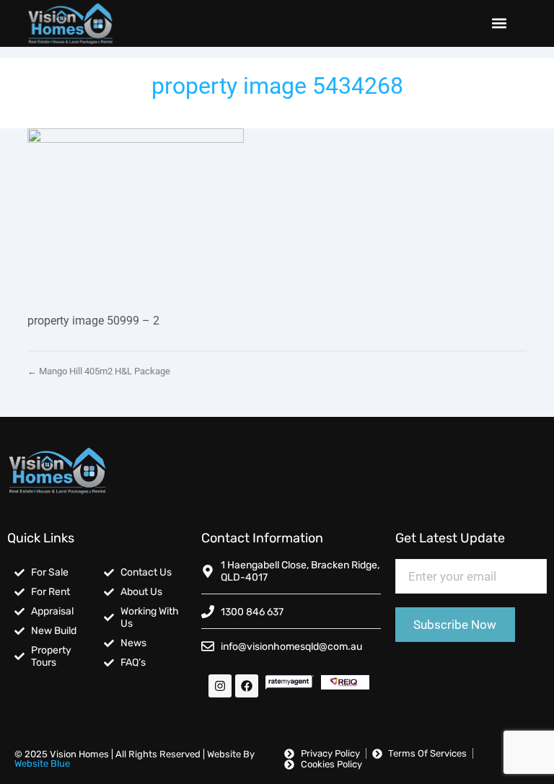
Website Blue (42, 763)
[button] (499, 23)
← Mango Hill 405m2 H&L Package (98, 371)
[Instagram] (220, 685)
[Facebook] (246, 685)
